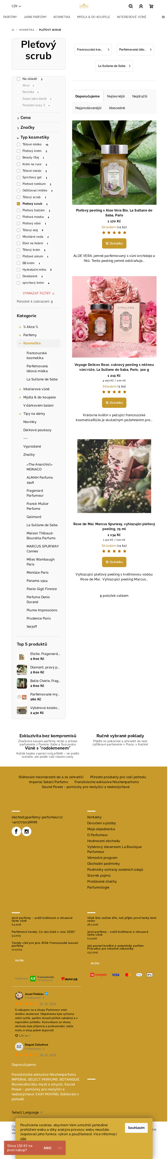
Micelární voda (36, 236)
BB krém (31, 263)
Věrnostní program (102, 858)
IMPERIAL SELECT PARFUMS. (35, 1079)
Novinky (30, 422)
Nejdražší (140, 96)
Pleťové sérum (35, 256)
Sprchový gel (35, 177)
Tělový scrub (34, 197)
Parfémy (30, 335)
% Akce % (30, 327)
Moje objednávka (101, 829)
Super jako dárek (37, 98)
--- (25, 438)
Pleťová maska (36, 216)
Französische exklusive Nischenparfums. (44, 1074)
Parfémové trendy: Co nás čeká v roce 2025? (43, 931)
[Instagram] (26, 831)
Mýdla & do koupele (39, 397)
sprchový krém (36, 282)
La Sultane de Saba (42, 379)
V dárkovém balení (38, 405)
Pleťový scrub (35, 203)
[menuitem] (10, 17)
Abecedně (117, 108)
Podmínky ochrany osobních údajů (115, 870)
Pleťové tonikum (37, 183)
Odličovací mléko (38, 190)
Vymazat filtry (37, 293)
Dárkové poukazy (37, 430)
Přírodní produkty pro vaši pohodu (118, 777)
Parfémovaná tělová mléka (37, 368)
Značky (29, 455)
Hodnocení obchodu (103, 841)
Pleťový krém (35, 151)
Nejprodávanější (88, 108)
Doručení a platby (101, 823)
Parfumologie (98, 887)
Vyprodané (32, 446)
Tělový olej (33, 230)
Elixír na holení (35, 243)
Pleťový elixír (34, 223)
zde (23, 1139)
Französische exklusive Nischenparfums (107, 782)
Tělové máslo (35, 170)
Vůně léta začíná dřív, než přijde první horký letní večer (121, 919)
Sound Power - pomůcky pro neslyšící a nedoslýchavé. (43, 1089)
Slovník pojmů (99, 875)
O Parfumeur (97, 835)
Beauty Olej (33, 157)
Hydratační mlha (37, 269)
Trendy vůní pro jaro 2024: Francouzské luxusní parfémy (45, 944)
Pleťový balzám (36, 210)
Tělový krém (34, 249)
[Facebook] (16, 831)
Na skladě (33, 78)
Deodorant (33, 276)
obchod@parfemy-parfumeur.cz (37, 817)
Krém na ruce (35, 164)
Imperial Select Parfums (48, 782)
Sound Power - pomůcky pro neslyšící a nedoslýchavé (86, 787)
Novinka (31, 92)
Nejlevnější (116, 96)
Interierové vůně (36, 389)
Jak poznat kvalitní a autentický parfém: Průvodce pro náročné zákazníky (115, 947)
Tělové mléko (35, 144)
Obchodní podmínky (103, 864)
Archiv (19, 960)
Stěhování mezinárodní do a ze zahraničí (51, 777)
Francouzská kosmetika (37, 355)
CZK (14, 6)
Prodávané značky (102, 881)
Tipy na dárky (34, 414)
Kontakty (94, 817)
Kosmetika (32, 343)
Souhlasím (136, 1128)
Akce (28, 85)
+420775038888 (24, 822)
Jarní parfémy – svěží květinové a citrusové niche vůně (42, 919)
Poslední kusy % (36, 105)
